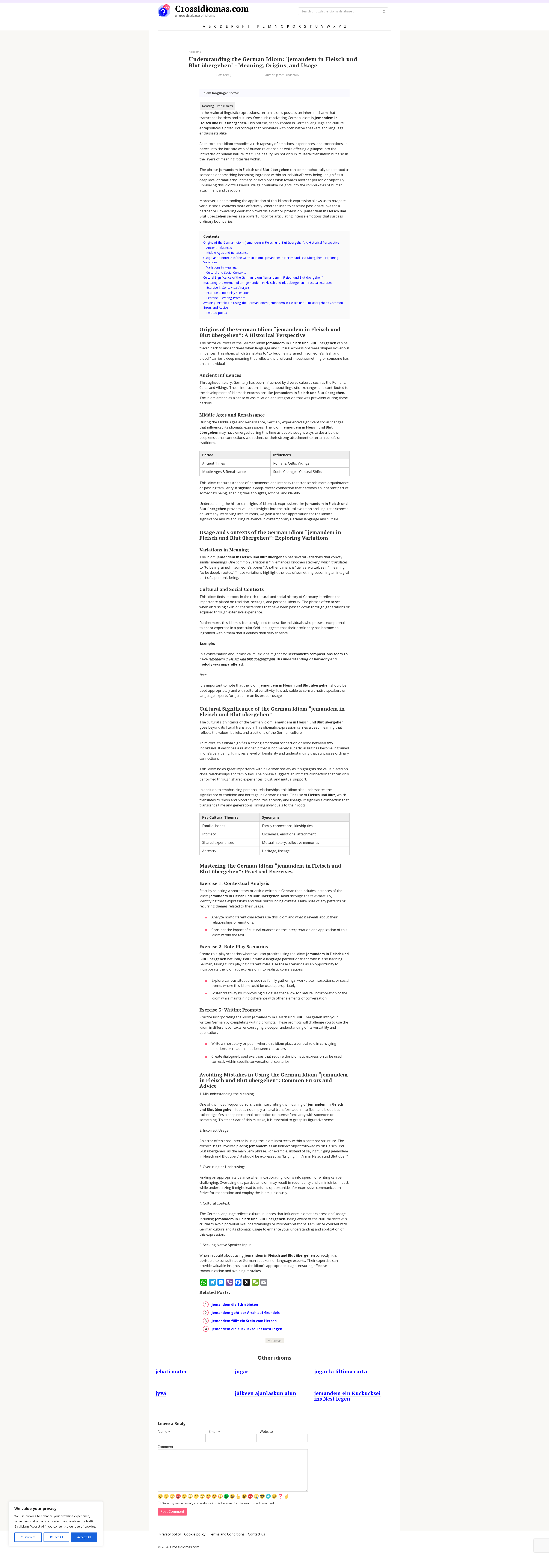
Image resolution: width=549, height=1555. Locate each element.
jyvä (160, 1393)
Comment (165, 1446)
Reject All (56, 1537)
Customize (28, 1537)
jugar (241, 1371)
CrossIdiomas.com (212, 8)
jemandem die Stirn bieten (234, 1304)
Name (164, 1431)
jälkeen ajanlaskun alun (265, 1393)
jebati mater (171, 1371)
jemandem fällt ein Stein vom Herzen (244, 1320)
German (276, 1341)
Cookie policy (194, 1534)
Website (266, 1431)
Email (214, 1431)
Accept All (84, 1537)
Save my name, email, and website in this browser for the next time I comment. (218, 1503)
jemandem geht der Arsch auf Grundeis (245, 1312)
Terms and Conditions (226, 1534)
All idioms (195, 52)
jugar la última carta (340, 1371)
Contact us (256, 1534)
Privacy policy (170, 1534)
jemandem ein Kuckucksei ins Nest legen (246, 1329)
